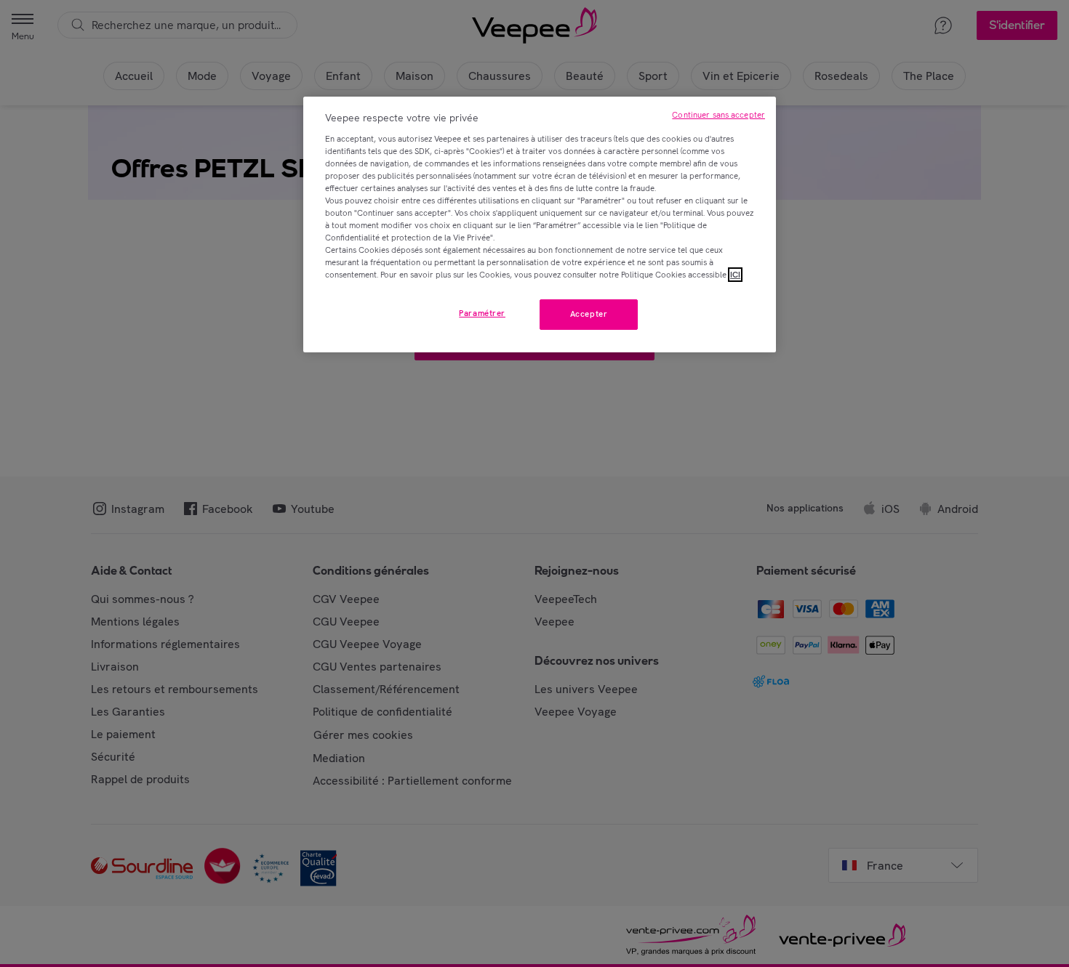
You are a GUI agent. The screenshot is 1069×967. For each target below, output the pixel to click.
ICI (735, 275)
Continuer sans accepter (718, 115)
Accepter (589, 314)
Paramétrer (482, 313)
